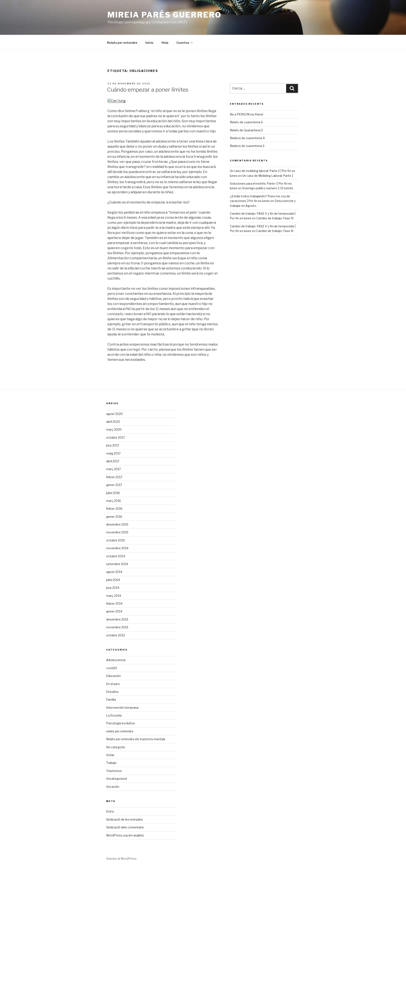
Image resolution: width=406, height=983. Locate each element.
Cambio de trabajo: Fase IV (275, 218)
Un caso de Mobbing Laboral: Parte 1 (267, 175)
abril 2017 (112, 461)
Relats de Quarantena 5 (246, 130)
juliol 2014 (113, 580)
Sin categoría (115, 747)
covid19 (111, 668)
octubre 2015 (115, 540)
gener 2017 (114, 485)
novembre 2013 (117, 627)
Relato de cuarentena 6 (246, 122)
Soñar (110, 755)
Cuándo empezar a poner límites (147, 89)
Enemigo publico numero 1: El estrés (267, 188)
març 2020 (114, 429)
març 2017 (113, 469)
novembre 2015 (117, 532)
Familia (111, 699)
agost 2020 (114, 414)
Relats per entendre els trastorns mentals (135, 739)
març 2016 (113, 500)
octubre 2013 (115, 635)
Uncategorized (116, 778)
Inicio (149, 42)
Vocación (112, 786)
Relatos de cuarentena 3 (247, 146)
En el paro (113, 684)
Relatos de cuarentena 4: (247, 138)
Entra (110, 811)
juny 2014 (112, 587)
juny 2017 (112, 445)
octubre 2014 (115, 556)
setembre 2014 (117, 564)
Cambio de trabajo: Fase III (274, 231)
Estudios (112, 691)
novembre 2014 (117, 548)
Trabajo (111, 763)
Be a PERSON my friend (246, 114)
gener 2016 (114, 516)
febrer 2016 (114, 508)
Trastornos (114, 771)
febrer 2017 (114, 477)
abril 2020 (113, 421)
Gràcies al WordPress (121, 858)
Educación (113, 676)
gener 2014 (114, 611)
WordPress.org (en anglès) (125, 835)
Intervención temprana (122, 707)
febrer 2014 (114, 603)
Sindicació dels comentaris (125, 827)
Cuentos (182, 42)
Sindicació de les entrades (124, 819)
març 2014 (113, 595)
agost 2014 (114, 572)
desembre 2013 (117, 619)
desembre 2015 (117, 524)
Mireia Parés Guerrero (164, 14)
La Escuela (114, 715)
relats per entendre (119, 731)
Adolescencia (115, 660)
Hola (165, 42)
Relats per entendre (122, 42)
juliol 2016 (113, 493)
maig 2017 (113, 453)
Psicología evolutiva (120, 723)
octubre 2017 (115, 437)
